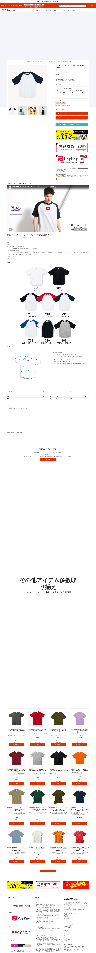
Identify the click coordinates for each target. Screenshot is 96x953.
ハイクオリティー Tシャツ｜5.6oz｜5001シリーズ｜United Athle (79, 731)
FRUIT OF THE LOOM (58, 855)
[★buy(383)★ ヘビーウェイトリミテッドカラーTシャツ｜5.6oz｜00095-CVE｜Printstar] (16, 797)
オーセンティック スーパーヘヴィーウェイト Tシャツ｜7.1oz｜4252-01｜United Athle (59, 809)
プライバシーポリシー (69, 915)
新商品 (44, 61)
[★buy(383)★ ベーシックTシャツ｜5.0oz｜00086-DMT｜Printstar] (16, 718)
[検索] (85, 6)
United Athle (58, 737)
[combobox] (71, 6)
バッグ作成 (66, 928)
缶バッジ (66, 937)
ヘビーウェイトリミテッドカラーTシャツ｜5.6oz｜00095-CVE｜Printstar (16, 809)
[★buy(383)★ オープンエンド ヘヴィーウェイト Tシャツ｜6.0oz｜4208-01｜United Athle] (80, 797)
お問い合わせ (67, 918)
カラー (59, 117)
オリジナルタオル (68, 940)
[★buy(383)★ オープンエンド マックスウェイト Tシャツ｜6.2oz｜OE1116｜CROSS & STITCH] (80, 837)
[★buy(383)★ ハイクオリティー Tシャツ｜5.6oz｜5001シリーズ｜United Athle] (80, 718)
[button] (89, 5)
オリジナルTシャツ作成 (69, 924)
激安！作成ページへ (58, 744)
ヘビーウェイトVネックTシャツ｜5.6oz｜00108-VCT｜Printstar (37, 770)
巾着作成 (66, 930)
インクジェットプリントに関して (28, 409)
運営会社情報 (67, 912)
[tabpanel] (48, 292)
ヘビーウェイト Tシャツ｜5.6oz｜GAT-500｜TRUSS (37, 848)
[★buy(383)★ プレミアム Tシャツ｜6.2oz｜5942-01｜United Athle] (37, 797)
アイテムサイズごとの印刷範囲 (63, 105)
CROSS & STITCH (79, 855)
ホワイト (60, 113)
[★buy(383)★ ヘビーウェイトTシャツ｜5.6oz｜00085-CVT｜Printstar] (37, 718)
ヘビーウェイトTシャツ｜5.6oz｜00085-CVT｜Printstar (37, 731)
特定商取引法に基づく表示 (70, 913)
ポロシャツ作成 (67, 926)
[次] (29, 118)
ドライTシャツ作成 (68, 925)
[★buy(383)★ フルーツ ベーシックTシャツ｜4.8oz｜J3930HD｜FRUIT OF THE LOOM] (58, 837)
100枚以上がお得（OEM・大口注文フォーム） (68, 124)
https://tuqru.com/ (73, 946)
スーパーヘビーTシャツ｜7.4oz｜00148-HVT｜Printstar (79, 770)
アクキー (66, 935)
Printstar (57, 74)
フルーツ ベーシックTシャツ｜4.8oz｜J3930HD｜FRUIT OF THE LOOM (58, 849)
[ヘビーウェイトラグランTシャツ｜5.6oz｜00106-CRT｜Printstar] (12, 110)
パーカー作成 (67, 927)
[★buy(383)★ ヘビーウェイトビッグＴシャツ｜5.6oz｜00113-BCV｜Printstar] (58, 758)
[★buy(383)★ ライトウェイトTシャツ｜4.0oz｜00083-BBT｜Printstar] (16, 758)
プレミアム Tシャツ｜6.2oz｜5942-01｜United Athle (37, 809)
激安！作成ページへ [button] (16, 744)
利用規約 (66, 914)
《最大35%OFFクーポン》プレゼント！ (48, 1)
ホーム (25, 61)
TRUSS (37, 854)
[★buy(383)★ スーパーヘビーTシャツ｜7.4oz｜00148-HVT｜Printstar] (80, 758)
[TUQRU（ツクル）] (8, 10)
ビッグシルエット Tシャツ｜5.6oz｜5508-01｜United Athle (58, 731)
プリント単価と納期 (60, 102)
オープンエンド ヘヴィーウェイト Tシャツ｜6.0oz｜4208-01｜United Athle (80, 809)
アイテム (40, 61)
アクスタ (66, 938)
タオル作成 (66, 931)
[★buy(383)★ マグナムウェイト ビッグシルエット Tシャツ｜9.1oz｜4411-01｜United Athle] (16, 837)
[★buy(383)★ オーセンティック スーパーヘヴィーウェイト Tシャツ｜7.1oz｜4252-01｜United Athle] (58, 797)
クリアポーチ (67, 939)
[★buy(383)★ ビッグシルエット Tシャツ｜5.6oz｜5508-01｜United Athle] (58, 718)
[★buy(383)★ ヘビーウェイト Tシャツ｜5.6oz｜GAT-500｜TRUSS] (37, 837)
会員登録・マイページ (69, 916)
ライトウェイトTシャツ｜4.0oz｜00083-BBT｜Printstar (16, 770)
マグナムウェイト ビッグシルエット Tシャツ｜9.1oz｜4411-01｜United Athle (16, 849)
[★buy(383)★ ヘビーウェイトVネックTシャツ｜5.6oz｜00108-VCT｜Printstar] (37, 758)
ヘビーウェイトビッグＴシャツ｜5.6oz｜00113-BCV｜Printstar (58, 770)
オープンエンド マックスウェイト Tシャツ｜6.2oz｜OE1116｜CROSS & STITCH (80, 849)
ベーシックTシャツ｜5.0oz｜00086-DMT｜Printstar (16, 731)
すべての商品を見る (48, 870)
